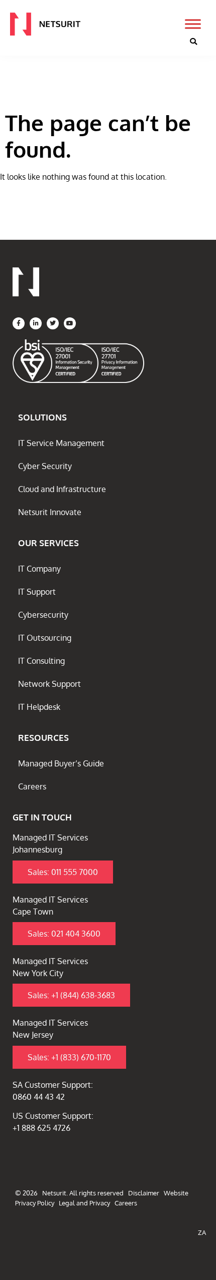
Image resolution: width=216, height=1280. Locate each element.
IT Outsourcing (44, 638)
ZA (202, 1232)
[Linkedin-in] (36, 323)
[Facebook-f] (19, 323)
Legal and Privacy (84, 1203)
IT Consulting (41, 661)
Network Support (49, 684)
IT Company (39, 569)
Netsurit (54, 1193)
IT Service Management (61, 443)
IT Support (37, 592)
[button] (193, 42)
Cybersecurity (43, 615)
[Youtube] (70, 323)
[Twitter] (53, 323)
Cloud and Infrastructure (62, 489)
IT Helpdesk (39, 707)
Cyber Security (45, 466)
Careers (32, 786)
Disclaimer (143, 1193)
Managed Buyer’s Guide (61, 763)
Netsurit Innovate (49, 512)
